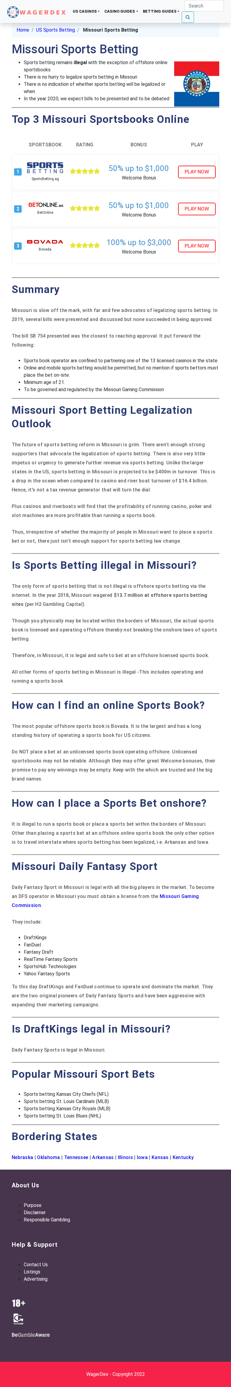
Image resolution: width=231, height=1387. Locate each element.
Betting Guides (160, 11)
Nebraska (22, 1157)
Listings (32, 1272)
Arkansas (103, 1157)
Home (23, 30)
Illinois (125, 1157)
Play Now (197, 172)
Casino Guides (119, 11)
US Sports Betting (55, 30)
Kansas (160, 1157)
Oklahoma (48, 1157)
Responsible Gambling (47, 1220)
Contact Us (36, 1264)
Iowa (142, 1157)
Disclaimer (35, 1212)
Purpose (33, 1205)
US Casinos (85, 11)
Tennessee (77, 1157)
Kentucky (183, 1157)
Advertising (36, 1279)
